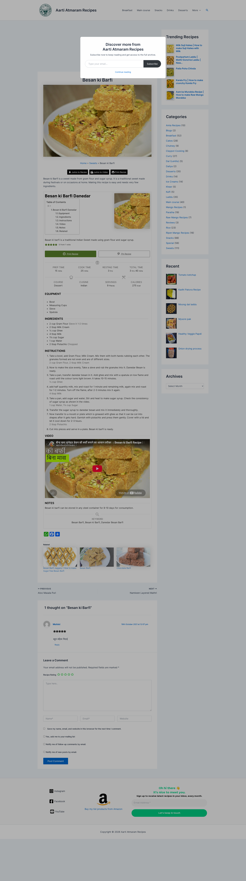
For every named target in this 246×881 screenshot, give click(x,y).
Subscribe (152, 63)
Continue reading (123, 72)
